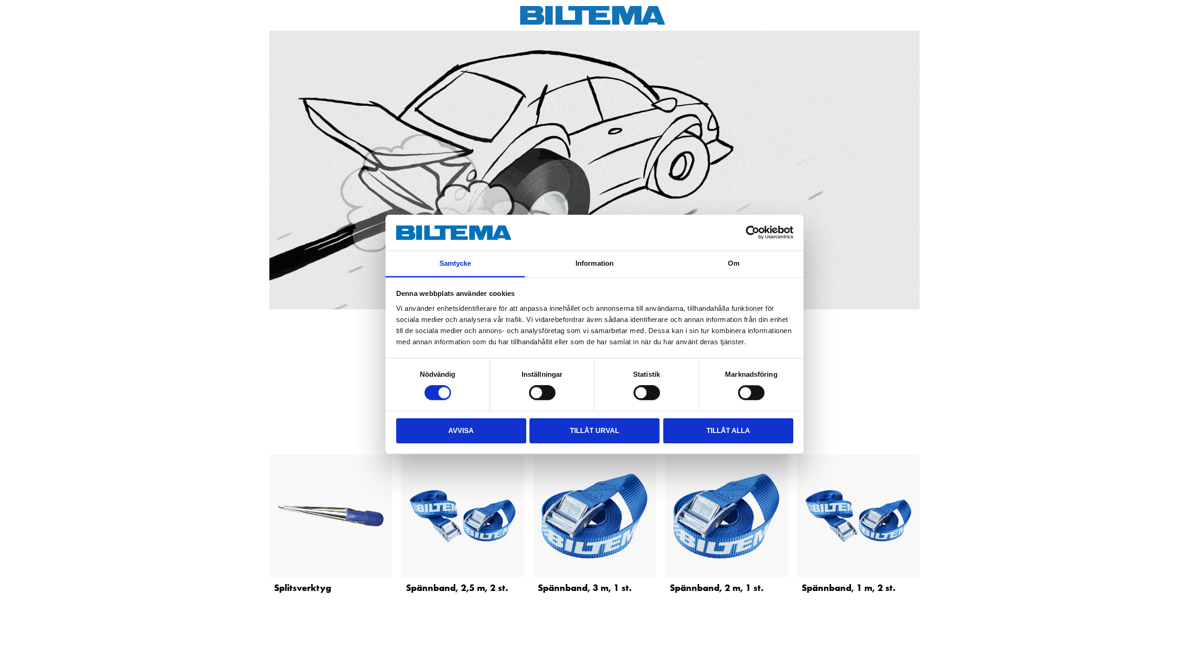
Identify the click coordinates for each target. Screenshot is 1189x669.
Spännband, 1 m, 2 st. (848, 588)
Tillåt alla (728, 430)
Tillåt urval (594, 430)
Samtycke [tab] (455, 263)
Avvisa (461, 430)
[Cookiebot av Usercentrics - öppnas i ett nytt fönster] (752, 233)
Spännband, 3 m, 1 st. (585, 588)
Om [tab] (733, 263)
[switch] (542, 392)
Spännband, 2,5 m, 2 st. (457, 588)
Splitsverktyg (302, 588)
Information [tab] (594, 263)
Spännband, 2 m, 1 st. (717, 588)
